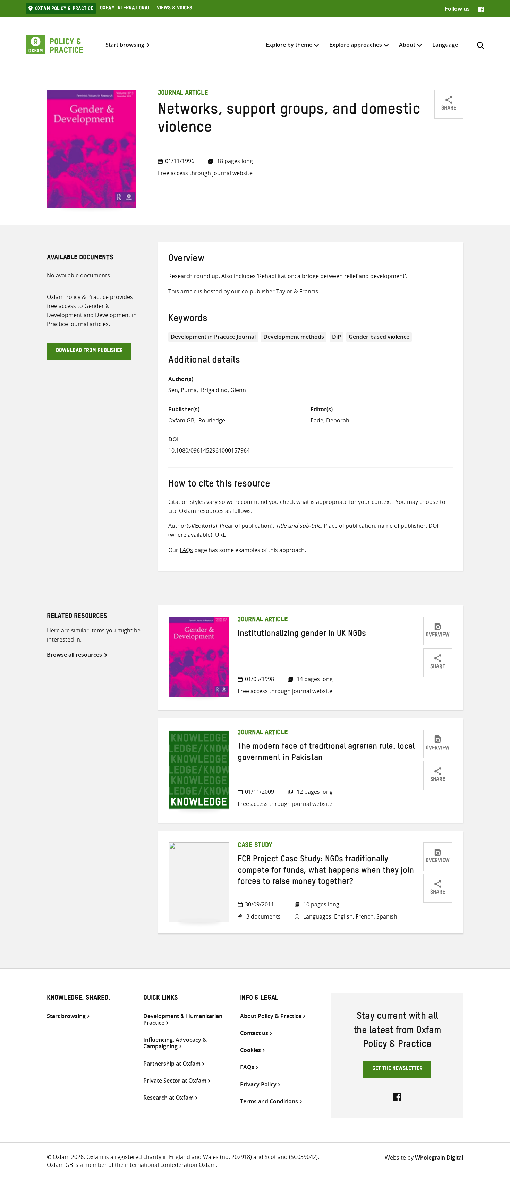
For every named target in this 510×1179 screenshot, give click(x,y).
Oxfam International (125, 8)
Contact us (254, 1033)
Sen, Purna (182, 390)
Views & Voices (174, 8)
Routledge (211, 420)
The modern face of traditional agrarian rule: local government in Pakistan (326, 753)
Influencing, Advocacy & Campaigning (175, 1043)
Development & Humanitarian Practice (182, 1019)
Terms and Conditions (269, 1101)
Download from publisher (89, 351)
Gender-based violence (379, 337)
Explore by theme (289, 45)
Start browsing (124, 45)
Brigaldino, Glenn (223, 390)
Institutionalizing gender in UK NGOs (302, 635)
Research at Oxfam (168, 1097)
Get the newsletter (397, 1069)
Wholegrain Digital (439, 1157)
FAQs (186, 550)
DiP (336, 337)
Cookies (250, 1050)
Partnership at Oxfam (172, 1063)
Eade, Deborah (330, 420)
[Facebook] (481, 8)
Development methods (293, 337)
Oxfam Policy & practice (64, 9)
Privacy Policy (258, 1084)
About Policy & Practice (270, 1016)
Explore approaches (355, 45)
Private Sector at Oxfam (174, 1080)
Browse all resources (74, 655)
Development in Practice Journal (213, 337)
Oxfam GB (181, 420)
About (407, 45)
